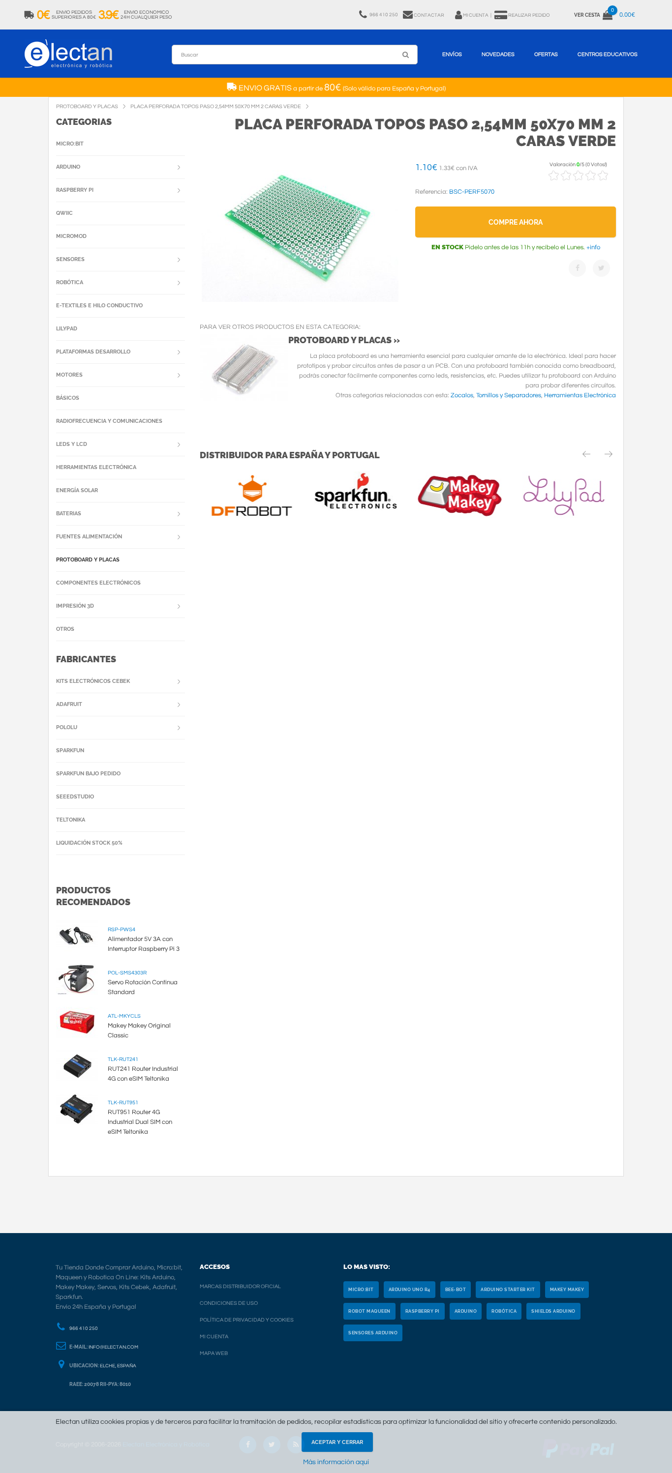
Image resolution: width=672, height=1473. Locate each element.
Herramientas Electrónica (580, 395)
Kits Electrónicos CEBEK (93, 681)
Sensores (70, 259)
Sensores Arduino (372, 1332)
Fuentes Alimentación (89, 536)
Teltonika (70, 820)
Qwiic (64, 213)
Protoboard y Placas (88, 560)
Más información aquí (336, 1462)
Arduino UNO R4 (409, 1289)
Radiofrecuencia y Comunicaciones (109, 421)
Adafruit (69, 704)
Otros (65, 629)
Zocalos (462, 395)
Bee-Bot (455, 1289)
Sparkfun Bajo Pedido (88, 773)
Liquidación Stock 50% (89, 843)
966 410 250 (83, 1328)
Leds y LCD (71, 444)
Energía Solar (77, 490)
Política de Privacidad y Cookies (247, 1320)
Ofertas (546, 54)
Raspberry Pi (74, 190)
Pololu (66, 727)
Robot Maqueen (369, 1311)
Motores (69, 375)
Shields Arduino (553, 1311)
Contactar (429, 15)
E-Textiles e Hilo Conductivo (99, 305)
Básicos (67, 398)
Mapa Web (214, 1353)
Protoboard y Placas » (344, 340)
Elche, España (118, 1365)
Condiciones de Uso (229, 1303)
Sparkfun (70, 750)
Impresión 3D (75, 606)
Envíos (452, 54)
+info (592, 247)
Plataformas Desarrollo (93, 352)
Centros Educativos (608, 54)
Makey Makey (567, 1289)
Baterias (68, 513)
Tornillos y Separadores (508, 395)
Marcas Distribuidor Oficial (240, 1286)
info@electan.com (113, 1347)
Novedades (498, 54)
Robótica (69, 282)
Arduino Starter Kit (508, 1289)
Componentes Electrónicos (98, 583)
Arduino (68, 167)
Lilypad (66, 328)
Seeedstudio (75, 797)
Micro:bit (70, 144)
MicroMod (71, 236)
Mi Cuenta (214, 1336)
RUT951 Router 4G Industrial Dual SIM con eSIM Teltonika (140, 1122)
